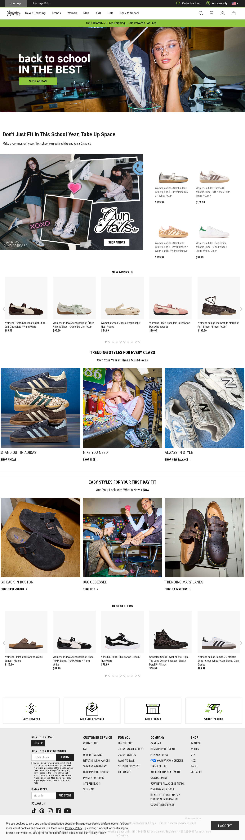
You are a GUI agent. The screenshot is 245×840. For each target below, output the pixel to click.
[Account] (223, 13)
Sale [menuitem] (111, 13)
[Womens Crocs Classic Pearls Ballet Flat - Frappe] (122, 298)
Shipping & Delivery (95, 766)
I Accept (225, 826)
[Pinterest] (42, 810)
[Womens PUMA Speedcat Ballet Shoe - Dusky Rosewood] (170, 298)
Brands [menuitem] (56, 13)
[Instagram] (50, 810)
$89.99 (8, 330)
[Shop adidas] (40, 408)
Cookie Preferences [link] (162, 804)
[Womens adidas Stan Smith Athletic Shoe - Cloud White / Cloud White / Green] (214, 222)
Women (195, 749)
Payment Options (93, 777)
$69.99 (153, 668)
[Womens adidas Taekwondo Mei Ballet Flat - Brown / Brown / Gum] (219, 298)
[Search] (201, 13)
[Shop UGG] (122, 537)
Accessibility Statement (165, 772)
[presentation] (35, 13)
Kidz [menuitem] (98, 13)
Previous (6, 310)
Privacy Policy (159, 754)
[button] (234, 3)
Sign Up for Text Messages (48, 751)
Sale (193, 766)
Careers (155, 743)
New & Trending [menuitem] (35, 13)
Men (193, 754)
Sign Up (38, 743)
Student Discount (129, 766)
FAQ (85, 749)
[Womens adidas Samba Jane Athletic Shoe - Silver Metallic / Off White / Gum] (173, 167)
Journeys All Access (131, 749)
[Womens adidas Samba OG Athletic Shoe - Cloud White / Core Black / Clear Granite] (219, 632)
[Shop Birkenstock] (40, 537)
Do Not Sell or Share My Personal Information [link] (165, 797)
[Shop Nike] (122, 408)
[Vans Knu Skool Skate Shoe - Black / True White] (122, 632)
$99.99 (56, 330)
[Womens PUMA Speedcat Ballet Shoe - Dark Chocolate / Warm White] (26, 298)
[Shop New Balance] (204, 408)
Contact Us (90, 743)
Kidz (193, 760)
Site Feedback (91, 783)
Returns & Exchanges (96, 760)
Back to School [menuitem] (129, 13)
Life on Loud (125, 743)
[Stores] (212, 13)
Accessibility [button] (219, 3)
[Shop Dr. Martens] (204, 537)
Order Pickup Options (96, 772)
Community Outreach (163, 749)
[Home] (13, 13)
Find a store (39, 789)
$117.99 (9, 664)
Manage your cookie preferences (96, 823)
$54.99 (105, 330)
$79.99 (105, 664)
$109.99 (202, 330)
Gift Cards (124, 772)
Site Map (88, 789)
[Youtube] (68, 810)
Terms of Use (158, 766)
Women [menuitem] (72, 13)
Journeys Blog (127, 754)
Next (240, 309)
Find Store (65, 795)
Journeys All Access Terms (167, 783)
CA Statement (158, 777)
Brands (195, 743)
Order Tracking (191, 3)
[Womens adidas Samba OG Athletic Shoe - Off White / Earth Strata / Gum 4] (214, 167)
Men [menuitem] (86, 13)
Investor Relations (162, 789)
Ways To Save (126, 760)
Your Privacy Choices (170, 760)
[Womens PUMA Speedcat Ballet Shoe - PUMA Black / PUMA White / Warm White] (74, 632)
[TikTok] (34, 810)
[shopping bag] (234, 13)
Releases (196, 772)
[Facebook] (58, 810)
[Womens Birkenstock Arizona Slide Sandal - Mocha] (26, 632)
